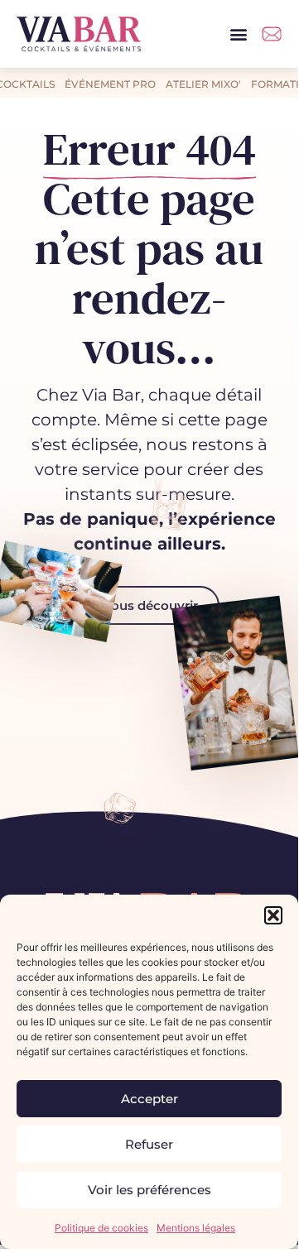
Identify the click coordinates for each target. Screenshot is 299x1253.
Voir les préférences (149, 1190)
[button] (273, 915)
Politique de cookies (101, 1228)
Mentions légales (196, 1228)
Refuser (149, 1144)
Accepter (149, 1099)
